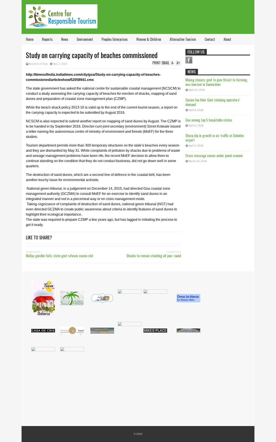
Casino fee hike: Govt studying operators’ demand (212, 102)
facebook (188, 60)
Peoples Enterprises (115, 39)
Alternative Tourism (183, 39)
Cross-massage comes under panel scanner (214, 155)
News (64, 39)
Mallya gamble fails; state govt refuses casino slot (59, 255)
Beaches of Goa (38, 63)
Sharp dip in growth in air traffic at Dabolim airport (214, 138)
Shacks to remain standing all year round (153, 255)
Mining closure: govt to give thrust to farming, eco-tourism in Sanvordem (216, 82)
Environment (85, 39)
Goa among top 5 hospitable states (208, 120)
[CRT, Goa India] (61, 25)
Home (29, 39)
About (227, 39)
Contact (210, 39)
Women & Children (148, 39)
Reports (47, 39)
